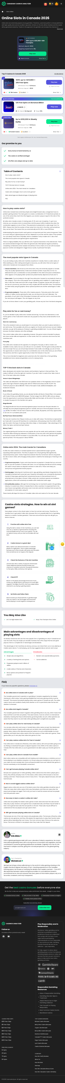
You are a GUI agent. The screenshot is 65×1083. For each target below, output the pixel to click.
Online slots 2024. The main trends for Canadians (20, 188)
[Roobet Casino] (32, 125)
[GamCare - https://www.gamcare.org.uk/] (42, 968)
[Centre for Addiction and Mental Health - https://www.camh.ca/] (41, 980)
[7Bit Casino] (32, 48)
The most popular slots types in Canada (17, 178)
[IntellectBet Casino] (32, 105)
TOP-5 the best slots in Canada (14, 185)
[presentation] (32, 907)
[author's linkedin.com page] (59, 835)
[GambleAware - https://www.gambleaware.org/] (50, 964)
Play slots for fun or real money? (15, 182)
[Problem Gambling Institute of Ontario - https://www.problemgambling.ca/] (48, 976)
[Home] (2, 11)
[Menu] (61, 4)
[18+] (39, 964)
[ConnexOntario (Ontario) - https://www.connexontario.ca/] (46, 972)
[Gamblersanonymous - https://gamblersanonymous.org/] (48, 968)
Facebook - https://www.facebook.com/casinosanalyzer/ (3, 936)
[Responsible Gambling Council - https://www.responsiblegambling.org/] (53, 968)
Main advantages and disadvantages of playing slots (21, 195)
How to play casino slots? (12, 175)
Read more (60, 29)
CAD (4, 410)
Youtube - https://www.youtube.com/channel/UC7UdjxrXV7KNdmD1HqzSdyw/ (8, 936)
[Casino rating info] (27, 92)
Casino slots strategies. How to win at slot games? (20, 192)
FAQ (6, 198)
